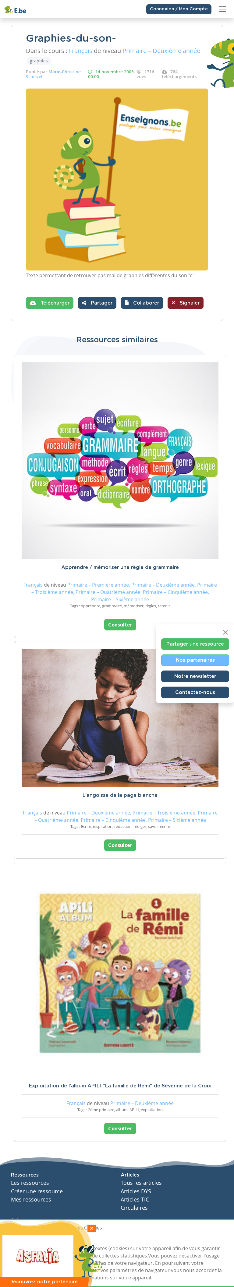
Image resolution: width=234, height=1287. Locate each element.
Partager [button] (100, 303)
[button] (142, 303)
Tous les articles (141, 1182)
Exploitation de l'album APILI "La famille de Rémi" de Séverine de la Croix (120, 1085)
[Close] (225, 632)
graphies (39, 61)
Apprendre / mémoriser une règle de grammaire (120, 567)
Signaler (189, 303)
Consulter (120, 624)
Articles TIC (135, 1199)
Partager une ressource (195, 644)
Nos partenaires (195, 660)
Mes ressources (31, 1199)
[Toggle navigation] (222, 9)
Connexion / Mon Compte (179, 9)
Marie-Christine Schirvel (53, 74)
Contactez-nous (195, 692)
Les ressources (30, 1182)
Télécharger (54, 303)
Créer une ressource (37, 1191)
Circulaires (134, 1207)
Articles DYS (136, 1191)
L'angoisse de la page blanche (120, 795)
